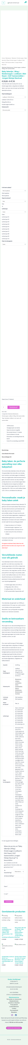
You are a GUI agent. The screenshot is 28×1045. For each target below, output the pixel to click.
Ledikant (23, 67)
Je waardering (8, 871)
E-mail (6, 894)
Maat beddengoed (7, 93)
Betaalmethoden (14, 1001)
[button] (14, 1028)
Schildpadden (18, 686)
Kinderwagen (20, 58)
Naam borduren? (6, 198)
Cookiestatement (14, 1006)
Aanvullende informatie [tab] (8, 453)
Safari (16, 684)
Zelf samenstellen (10, 68)
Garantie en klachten (14, 1003)
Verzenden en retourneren (14, 999)
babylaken (7, 418)
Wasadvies (14, 1012)
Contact (14, 1008)
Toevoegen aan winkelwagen (13, 407)
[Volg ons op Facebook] (16, 1015)
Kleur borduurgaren (7, 241)
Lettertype (5, 208)
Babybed (14, 58)
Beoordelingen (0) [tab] (6, 457)
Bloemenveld (18, 692)
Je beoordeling (9, 876)
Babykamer (8, 58)
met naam (16, 418)
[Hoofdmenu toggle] (3, 2)
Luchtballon (18, 683)
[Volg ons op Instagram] (12, 1015)
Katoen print (5, 107)
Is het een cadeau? (6, 187)
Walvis (17, 688)
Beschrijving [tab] (5, 450)
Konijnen (17, 693)
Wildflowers (18, 690)
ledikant (12, 418)
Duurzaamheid (14, 1010)
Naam (6, 886)
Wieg (3, 68)
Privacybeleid (14, 1004)
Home (3, 58)
